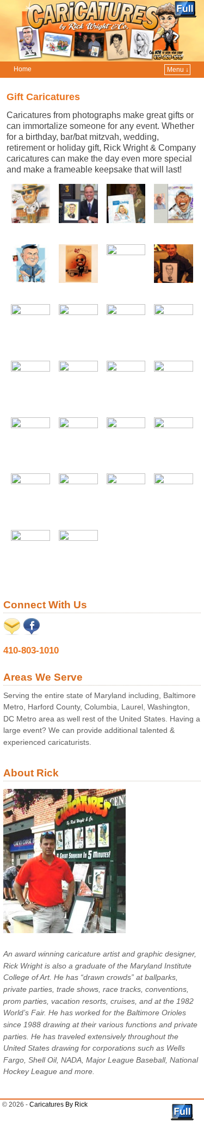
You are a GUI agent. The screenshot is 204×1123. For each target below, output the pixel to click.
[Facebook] (31, 632)
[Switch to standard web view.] (185, 9)
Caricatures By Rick (58, 1104)
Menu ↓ (178, 69)
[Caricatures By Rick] (102, 30)
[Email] (12, 632)
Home (23, 69)
